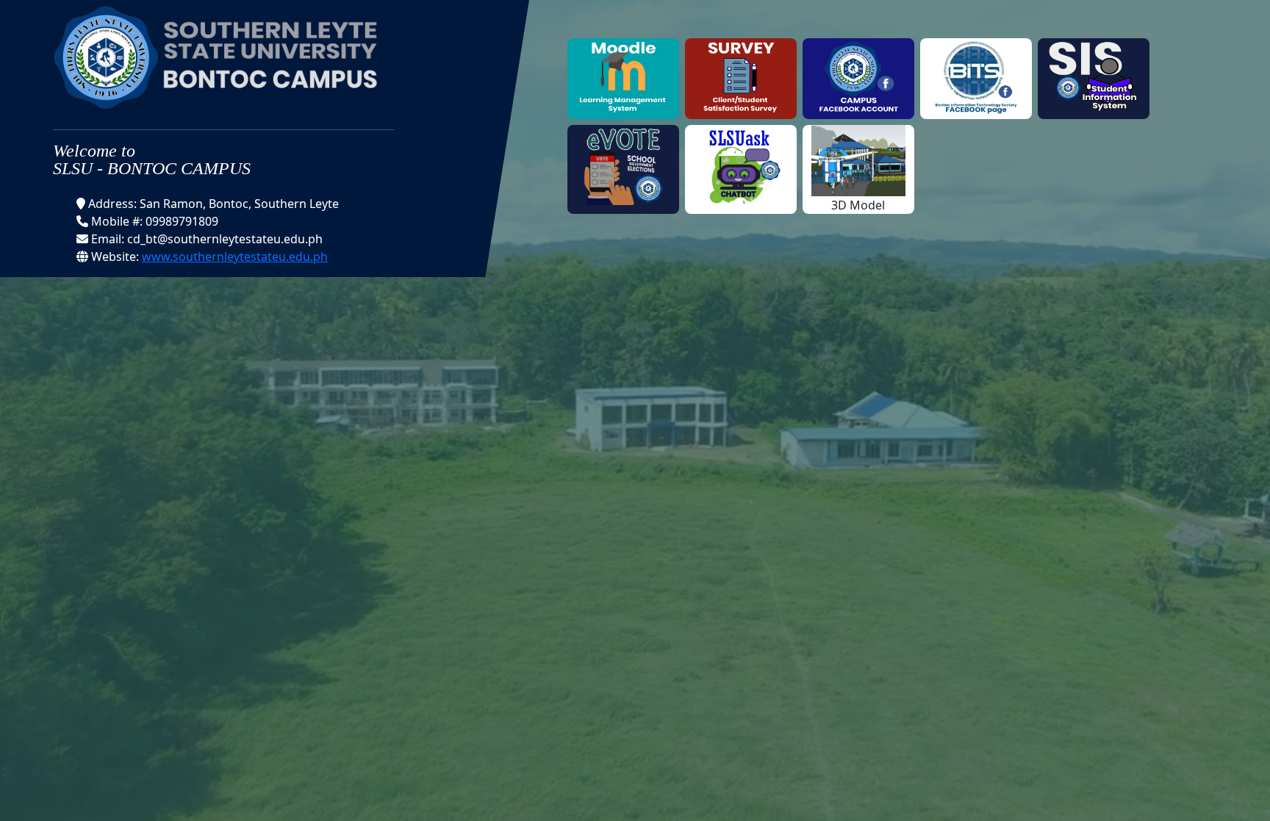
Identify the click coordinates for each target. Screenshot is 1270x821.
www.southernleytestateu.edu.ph (235, 256)
